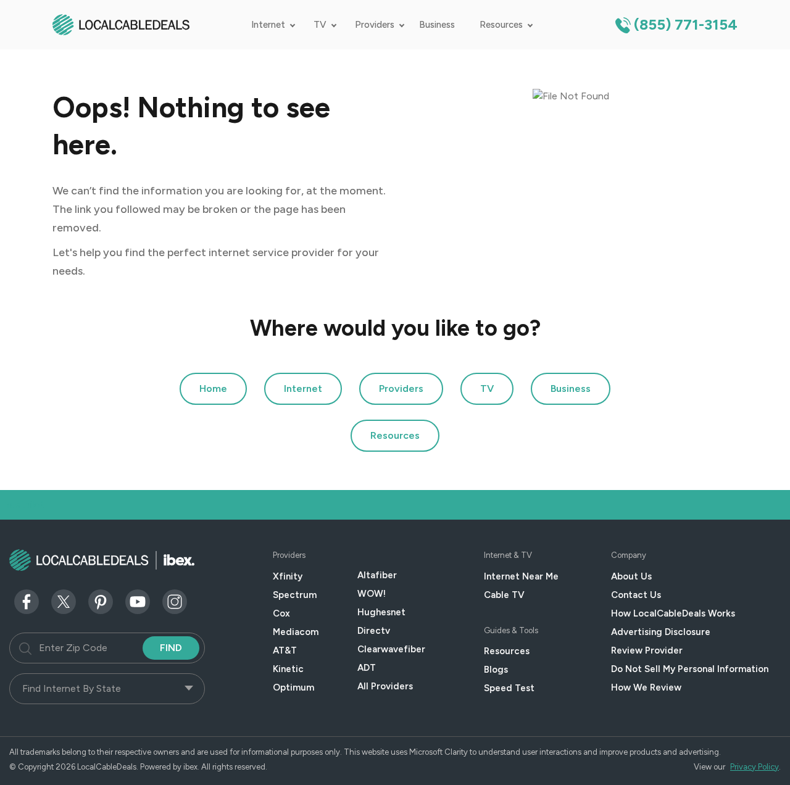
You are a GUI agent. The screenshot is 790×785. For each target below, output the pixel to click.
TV (320, 24)
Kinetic (288, 669)
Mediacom (295, 632)
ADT (366, 667)
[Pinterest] (100, 601)
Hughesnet (381, 612)
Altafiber (377, 575)
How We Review (646, 687)
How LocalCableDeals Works (673, 613)
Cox (281, 613)
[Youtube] (137, 601)
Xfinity (287, 576)
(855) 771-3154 (686, 24)
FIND (171, 648)
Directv (373, 630)
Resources (501, 24)
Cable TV (504, 594)
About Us (631, 576)
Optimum (293, 687)
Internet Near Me (521, 576)
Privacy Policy (754, 766)
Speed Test (509, 688)
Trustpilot (22, 504)
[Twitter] (63, 601)
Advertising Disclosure (660, 632)
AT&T (285, 650)
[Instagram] (174, 601)
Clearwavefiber (391, 649)
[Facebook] (26, 601)
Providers (374, 24)
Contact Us (636, 594)
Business (437, 24)
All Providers (385, 686)
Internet (268, 24)
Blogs (496, 669)
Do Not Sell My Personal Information (689, 669)
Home (213, 388)
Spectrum (295, 594)
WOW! (371, 593)
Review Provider (647, 650)
